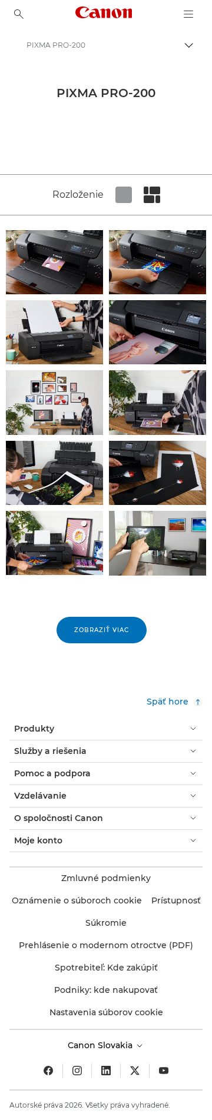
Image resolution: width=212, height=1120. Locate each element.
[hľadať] (18, 14)
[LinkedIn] (106, 1070)
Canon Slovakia (101, 1045)
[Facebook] (48, 1070)
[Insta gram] (77, 1070)
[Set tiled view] (123, 195)
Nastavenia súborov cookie (106, 1012)
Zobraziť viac (101, 630)
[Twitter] (135, 1070)
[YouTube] (163, 1070)
